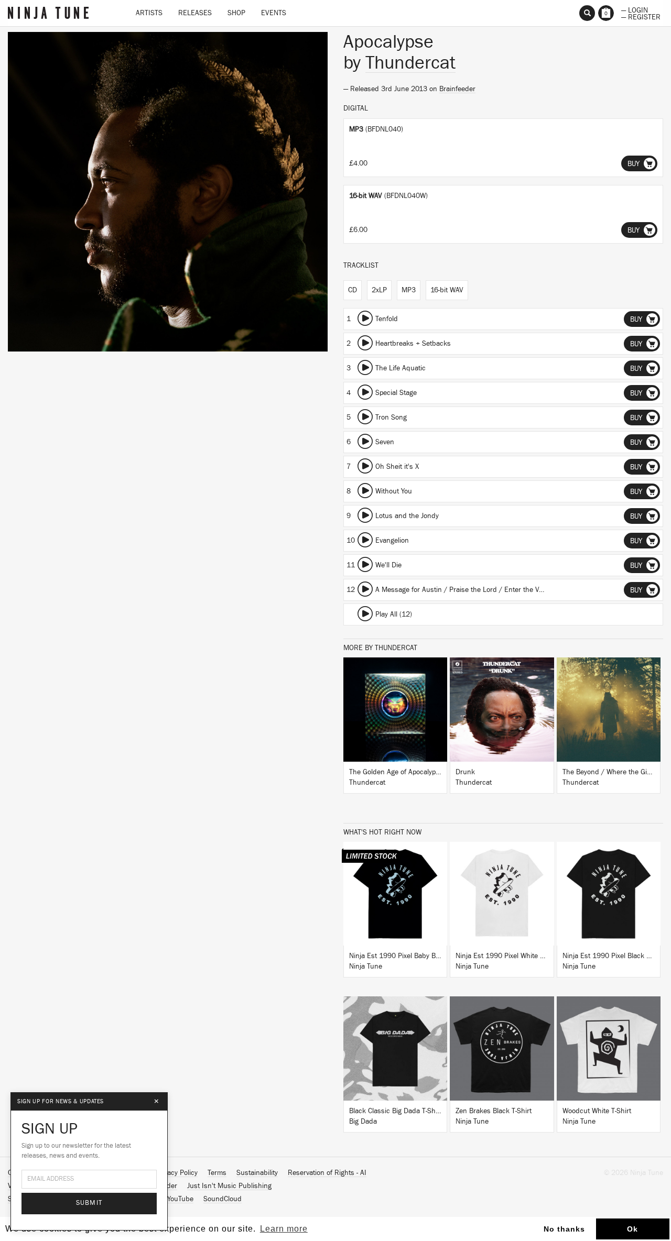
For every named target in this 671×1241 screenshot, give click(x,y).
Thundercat (410, 62)
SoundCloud (222, 1199)
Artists (149, 13)
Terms (217, 1173)
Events (273, 13)
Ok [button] (632, 1229)
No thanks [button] (564, 1229)
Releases (195, 13)
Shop (236, 13)
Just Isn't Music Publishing (229, 1186)
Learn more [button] (284, 1228)
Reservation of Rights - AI (327, 1173)
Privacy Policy (177, 1173)
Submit (89, 1203)
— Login (634, 9)
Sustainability (257, 1173)
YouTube (180, 1199)
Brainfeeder (457, 89)
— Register (641, 16)
